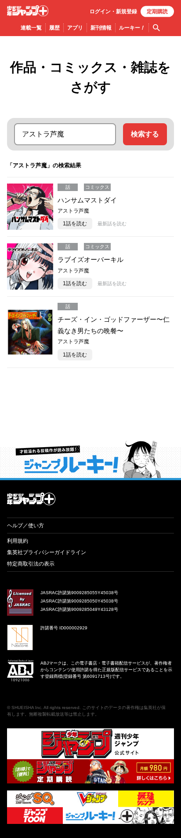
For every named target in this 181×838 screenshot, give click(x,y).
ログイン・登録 (113, 11)
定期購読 (157, 11)
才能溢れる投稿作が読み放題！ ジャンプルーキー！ (90, 459)
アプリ (75, 28)
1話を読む (75, 224)
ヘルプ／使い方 (25, 525)
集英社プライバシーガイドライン (46, 552)
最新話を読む (112, 223)
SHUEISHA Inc (26, 707)
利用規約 (17, 541)
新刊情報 (101, 28)
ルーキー (132, 28)
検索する (145, 134)
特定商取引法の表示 (30, 564)
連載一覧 (31, 28)
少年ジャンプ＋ (27, 10)
